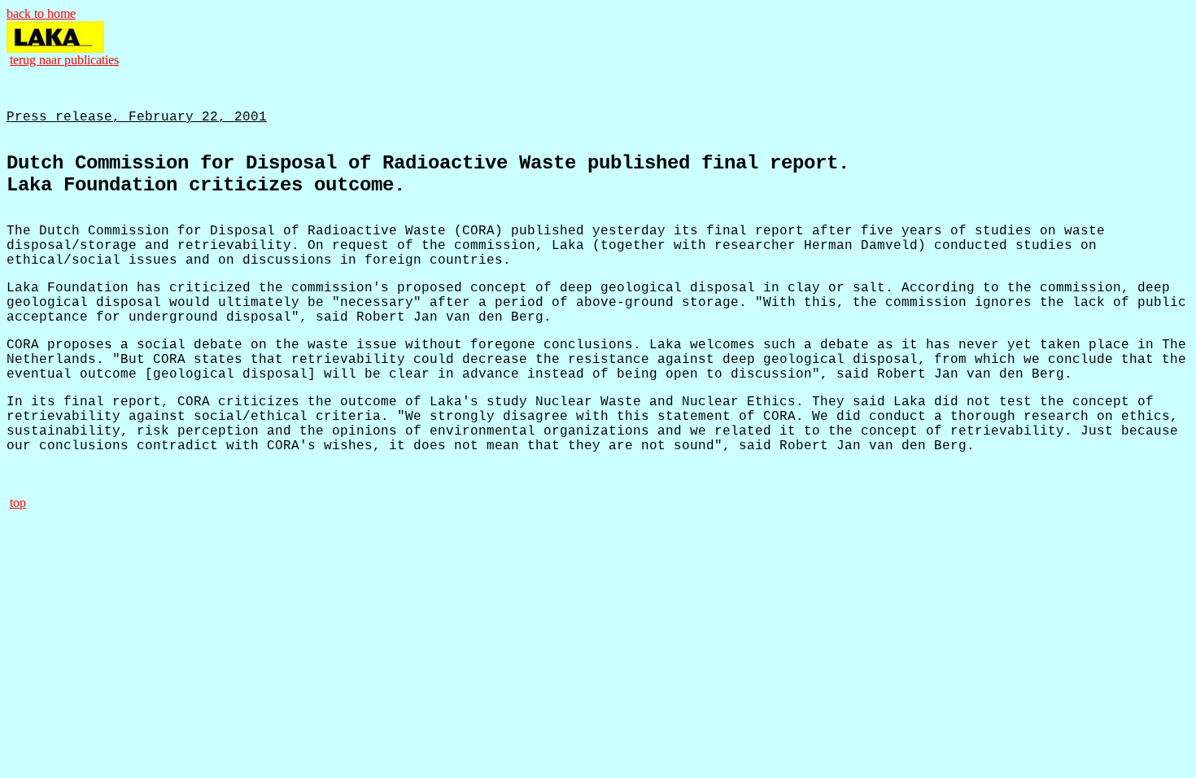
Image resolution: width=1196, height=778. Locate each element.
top (18, 502)
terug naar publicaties (64, 60)
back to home (41, 13)
